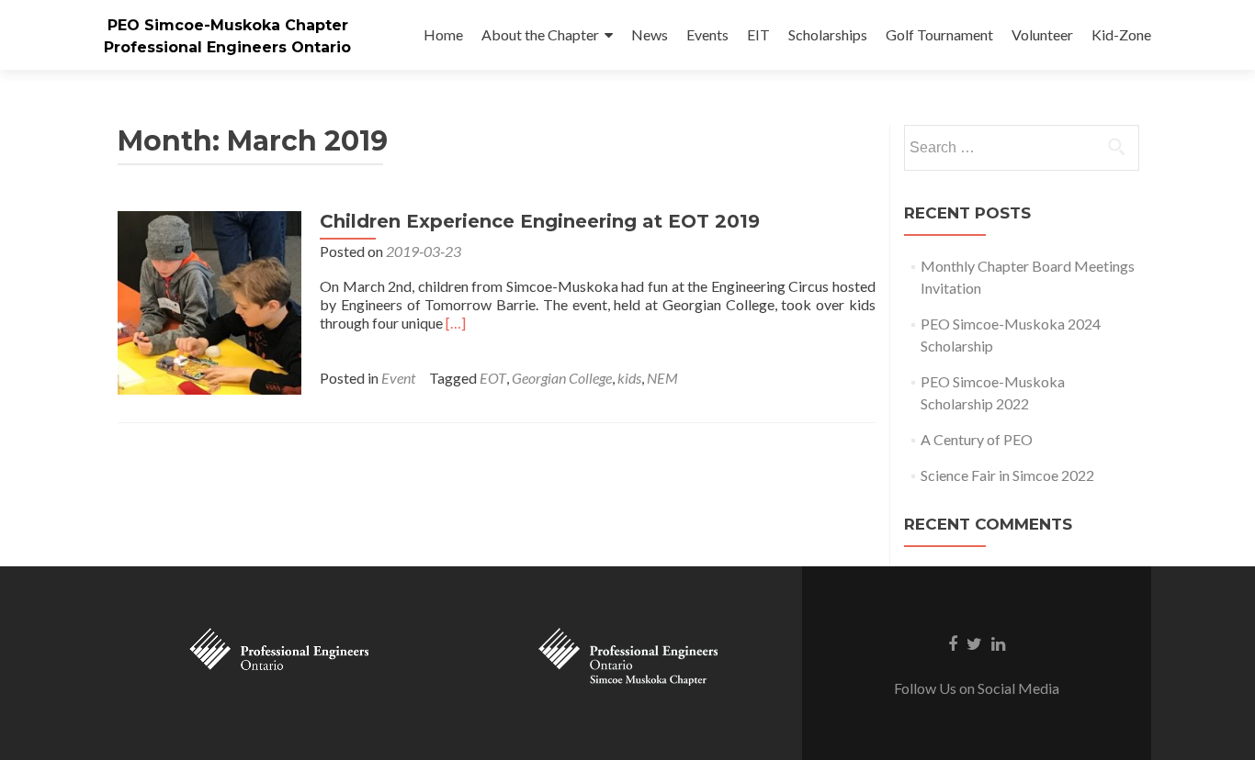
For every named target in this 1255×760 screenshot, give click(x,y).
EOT (493, 377)
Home (443, 34)
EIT (758, 34)
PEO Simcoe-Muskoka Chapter (227, 25)
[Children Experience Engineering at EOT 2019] (209, 300)
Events (707, 34)
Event (398, 377)
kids (629, 377)
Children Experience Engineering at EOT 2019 (540, 221)
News (649, 34)
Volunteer (1042, 34)
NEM (662, 377)
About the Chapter (540, 34)
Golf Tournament (939, 34)
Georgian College (562, 377)
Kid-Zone (1121, 34)
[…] (456, 322)
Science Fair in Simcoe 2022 (1007, 475)
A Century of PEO (977, 439)
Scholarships (827, 34)
